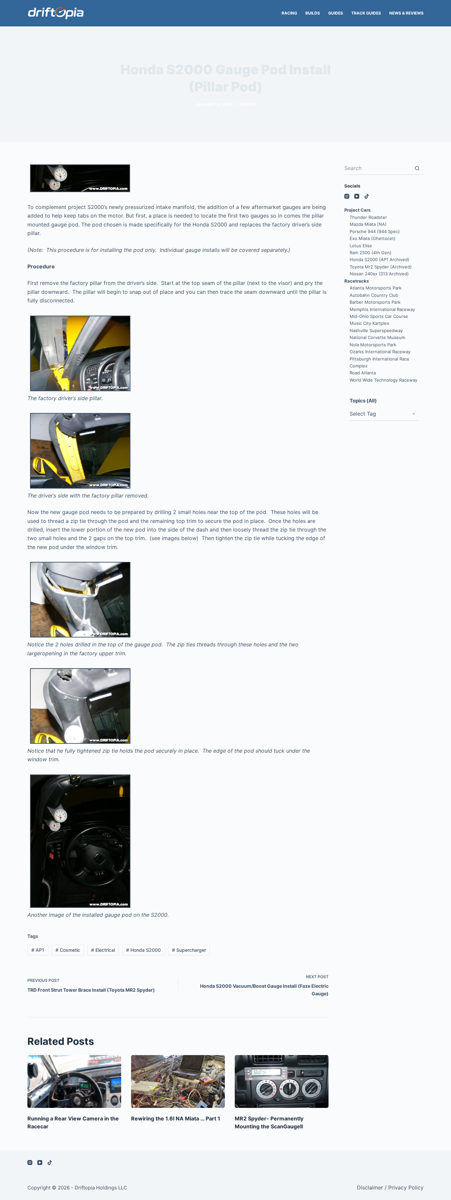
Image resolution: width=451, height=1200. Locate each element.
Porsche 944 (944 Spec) (375, 231)
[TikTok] (366, 196)
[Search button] (417, 168)
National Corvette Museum (377, 337)
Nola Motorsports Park (373, 344)
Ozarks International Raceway (380, 351)
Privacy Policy (406, 1187)
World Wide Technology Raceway (383, 380)
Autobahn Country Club (374, 295)
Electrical (103, 950)
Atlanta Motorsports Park (375, 288)
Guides (335, 13)
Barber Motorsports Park (375, 302)
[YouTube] (356, 196)
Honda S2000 (143, 950)
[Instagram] (346, 196)
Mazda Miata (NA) (368, 224)
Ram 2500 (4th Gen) (371, 252)
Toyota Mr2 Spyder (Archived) (381, 266)
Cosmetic (67, 950)
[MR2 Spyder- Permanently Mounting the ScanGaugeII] (282, 1081)
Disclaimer (370, 1187)
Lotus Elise (361, 245)
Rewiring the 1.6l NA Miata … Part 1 (175, 1118)
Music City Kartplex (369, 323)
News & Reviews (406, 13)
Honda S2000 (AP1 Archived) (379, 259)
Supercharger (189, 950)
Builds (312, 13)
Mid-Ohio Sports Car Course (379, 316)
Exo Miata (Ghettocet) (373, 238)
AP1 (37, 950)
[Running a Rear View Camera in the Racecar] (74, 1081)
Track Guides (366, 13)
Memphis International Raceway (382, 309)
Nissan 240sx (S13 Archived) (379, 273)
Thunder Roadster (368, 217)
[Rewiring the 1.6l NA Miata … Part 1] (178, 1081)
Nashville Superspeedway (376, 330)
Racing (289, 13)
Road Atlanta (363, 372)
